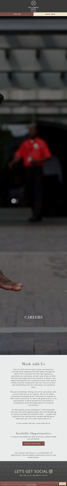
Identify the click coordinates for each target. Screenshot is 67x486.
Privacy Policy (31, 484)
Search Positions (32, 444)
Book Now (50, 14)
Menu (16, 14)
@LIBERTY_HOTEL (40, 475)
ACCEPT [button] (62, 483)
